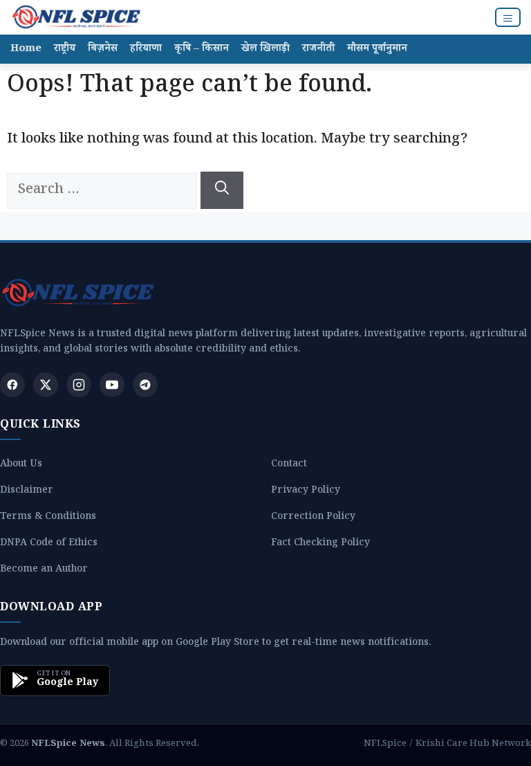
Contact (289, 465)
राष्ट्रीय (64, 49)
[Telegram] (145, 384)
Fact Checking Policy (320, 544)
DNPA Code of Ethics (48, 544)
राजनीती (318, 49)
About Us (21, 465)
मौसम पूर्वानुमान (377, 49)
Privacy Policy (305, 491)
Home (25, 49)
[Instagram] (78, 384)
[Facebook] (12, 384)
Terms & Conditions (48, 518)
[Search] (222, 190)
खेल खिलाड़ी (265, 49)
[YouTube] (112, 384)
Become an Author (44, 570)
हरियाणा (146, 49)
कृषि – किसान (201, 49)
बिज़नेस (103, 49)
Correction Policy (313, 518)
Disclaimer (26, 491)
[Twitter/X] (45, 384)
